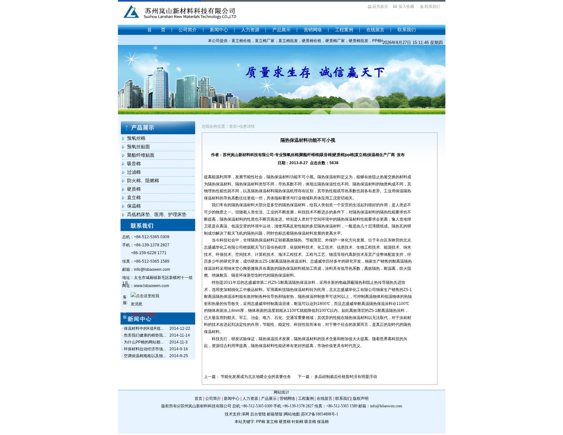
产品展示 (281, 29)
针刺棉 (297, 421)
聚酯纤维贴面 (140, 155)
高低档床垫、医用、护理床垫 (156, 214)
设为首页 (380, 6)
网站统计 (281, 392)
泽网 (245, 414)
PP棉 (260, 421)
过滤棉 (134, 172)
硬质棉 (134, 189)
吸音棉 (134, 163)
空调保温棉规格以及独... (145, 356)
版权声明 (360, 398)
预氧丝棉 (136, 138)
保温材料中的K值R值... (144, 328)
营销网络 (313, 29)
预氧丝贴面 (138, 146)
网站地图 (292, 414)
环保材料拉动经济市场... (145, 349)
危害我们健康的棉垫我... (145, 335)
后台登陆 (258, 414)
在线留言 (375, 29)
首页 (198, 398)
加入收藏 (406, 6)
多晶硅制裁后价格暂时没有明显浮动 (345, 376)
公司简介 (188, 29)
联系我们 (432, 6)
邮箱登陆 (274, 414)
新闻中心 (219, 29)
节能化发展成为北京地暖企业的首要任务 (256, 376)
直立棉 (134, 197)
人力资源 (250, 29)
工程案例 (344, 29)
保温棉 (134, 206)
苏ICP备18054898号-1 (319, 414)
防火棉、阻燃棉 (143, 180)
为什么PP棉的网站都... (143, 342)
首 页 (156, 29)
